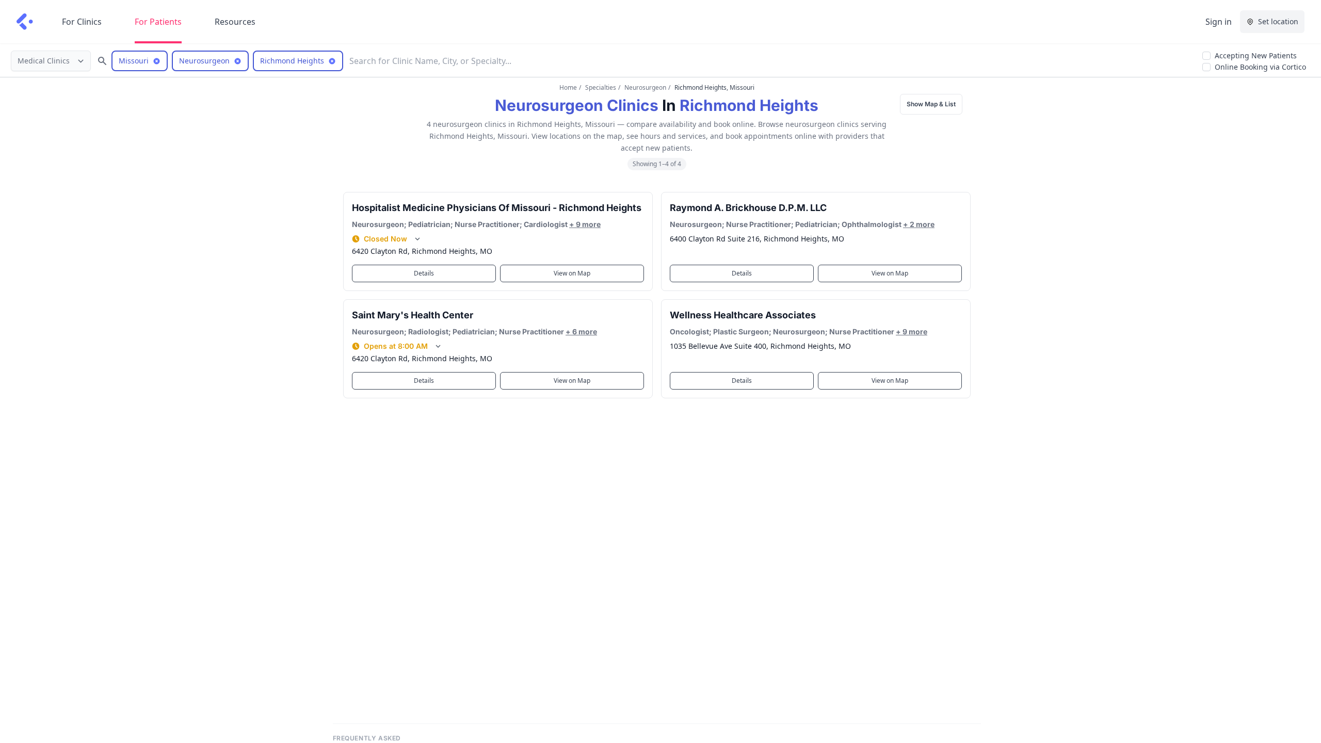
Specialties (600, 87)
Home (568, 87)
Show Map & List (931, 104)
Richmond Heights (749, 105)
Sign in (1218, 21)
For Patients (158, 21)
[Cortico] (25, 21)
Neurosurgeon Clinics (576, 105)
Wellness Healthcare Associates (743, 315)
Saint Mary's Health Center (412, 315)
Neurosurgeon (645, 87)
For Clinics (82, 21)
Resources (235, 21)
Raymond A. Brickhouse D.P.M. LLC (748, 207)
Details (424, 273)
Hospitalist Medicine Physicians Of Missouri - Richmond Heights (496, 207)
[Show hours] (417, 239)
